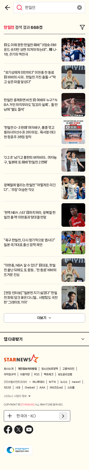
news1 (76, 382)
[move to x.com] (18, 429)
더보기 (41, 318)
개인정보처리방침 (27, 368)
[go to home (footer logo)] (21, 358)
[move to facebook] (8, 429)
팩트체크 (48, 374)
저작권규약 (10, 374)
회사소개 (8, 368)
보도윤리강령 (65, 374)
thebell (30, 387)
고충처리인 (68, 368)
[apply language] (63, 416)
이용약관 (25, 374)
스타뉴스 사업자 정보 (15, 396)
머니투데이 (38, 382)
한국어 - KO (26, 416)
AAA (42, 387)
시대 (17, 387)
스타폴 (71, 387)
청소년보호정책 (49, 368)
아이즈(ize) (56, 387)
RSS (36, 374)
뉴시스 (63, 382)
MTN (52, 382)
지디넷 (7, 387)
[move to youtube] (29, 429)
